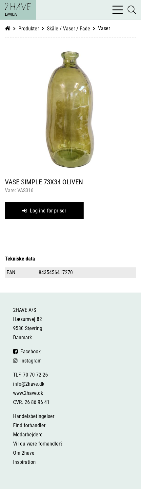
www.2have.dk (28, 393)
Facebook (29, 351)
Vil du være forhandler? (38, 444)
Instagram (30, 361)
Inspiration (24, 462)
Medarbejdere (28, 434)
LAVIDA (11, 14)
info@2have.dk (28, 384)
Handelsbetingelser (33, 416)
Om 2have (23, 453)
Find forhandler (29, 425)
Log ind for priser (47, 211)
